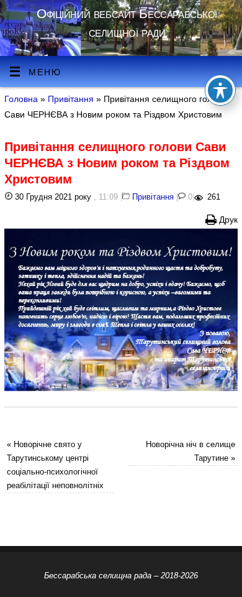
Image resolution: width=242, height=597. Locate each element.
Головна (21, 99)
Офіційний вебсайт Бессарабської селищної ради (127, 22)
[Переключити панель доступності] (220, 90)
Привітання (71, 99)
